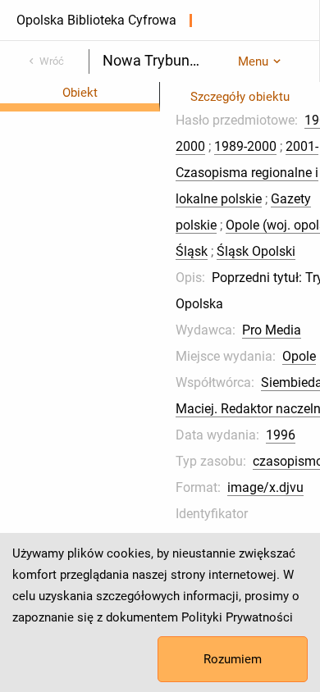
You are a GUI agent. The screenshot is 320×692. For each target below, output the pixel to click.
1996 (280, 435)
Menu (253, 61)
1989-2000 (245, 146)
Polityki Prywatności (237, 617)
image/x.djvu (265, 487)
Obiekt (80, 92)
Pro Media (271, 330)
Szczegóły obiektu (240, 96)
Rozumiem (232, 659)
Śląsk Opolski (256, 251)
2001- (302, 146)
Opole (299, 356)
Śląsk (192, 251)
